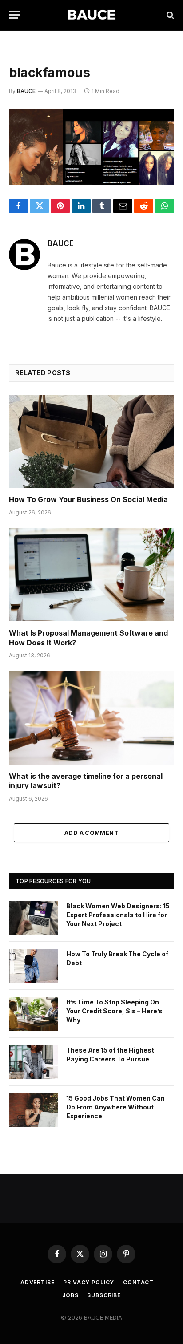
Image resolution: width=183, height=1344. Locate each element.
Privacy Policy (88, 1282)
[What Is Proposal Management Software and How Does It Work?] (91, 574)
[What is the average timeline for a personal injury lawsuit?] (91, 717)
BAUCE (26, 91)
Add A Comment (91, 832)
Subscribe (104, 1295)
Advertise (37, 1282)
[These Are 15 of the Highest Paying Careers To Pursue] (33, 1062)
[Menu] (14, 15)
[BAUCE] (91, 15)
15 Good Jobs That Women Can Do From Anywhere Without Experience (115, 1107)
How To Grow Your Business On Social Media (88, 499)
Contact (138, 1282)
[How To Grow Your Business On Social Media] (91, 441)
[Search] (169, 15)
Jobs (70, 1295)
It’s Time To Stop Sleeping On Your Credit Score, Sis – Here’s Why (114, 1011)
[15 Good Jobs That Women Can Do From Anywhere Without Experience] (33, 1110)
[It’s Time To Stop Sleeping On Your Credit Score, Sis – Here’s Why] (33, 1014)
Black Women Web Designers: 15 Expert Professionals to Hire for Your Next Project (118, 914)
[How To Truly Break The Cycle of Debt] (33, 966)
